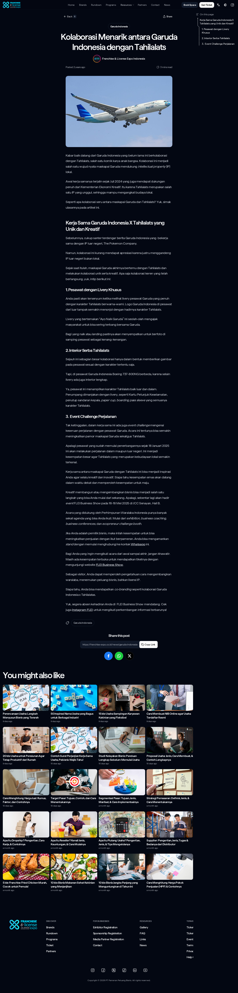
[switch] (225, 5)
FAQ (142, 933)
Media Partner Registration (108, 939)
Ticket (49, 945)
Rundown (52, 933)
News (143, 945)
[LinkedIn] (135, 970)
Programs (52, 939)
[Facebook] (103, 970)
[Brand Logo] (23, 925)
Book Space (190, 5)
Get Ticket (206, 5)
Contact (97, 945)
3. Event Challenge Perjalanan (218, 43)
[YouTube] (145, 970)
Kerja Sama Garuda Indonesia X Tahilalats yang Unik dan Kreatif (217, 22)
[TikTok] (124, 970)
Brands (50, 927)
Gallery (144, 927)
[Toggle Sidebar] (232, 5)
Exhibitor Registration (105, 927)
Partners (51, 951)
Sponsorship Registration (107, 933)
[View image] (119, 111)
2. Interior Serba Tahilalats (216, 38)
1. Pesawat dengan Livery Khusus (215, 31)
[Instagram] (93, 970)
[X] (114, 970)
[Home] (12, 5)
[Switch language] (218, 5)
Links (143, 939)
